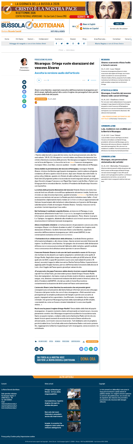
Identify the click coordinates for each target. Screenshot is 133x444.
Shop (84, 39)
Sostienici (58, 39)
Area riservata (99, 39)
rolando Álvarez (43, 341)
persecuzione (65, 341)
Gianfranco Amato (117, 99)
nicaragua (57, 341)
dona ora (119, 24)
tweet (72, 162)
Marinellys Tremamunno (24, 68)
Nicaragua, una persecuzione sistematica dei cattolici (114, 160)
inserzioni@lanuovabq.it (9, 408)
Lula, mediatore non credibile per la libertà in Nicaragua (116, 130)
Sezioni (30, 39)
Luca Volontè (115, 69)
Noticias (91, 28)
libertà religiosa (75, 341)
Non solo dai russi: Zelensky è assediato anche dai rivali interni (53, 414)
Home (7, 39)
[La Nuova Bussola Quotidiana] (33, 26)
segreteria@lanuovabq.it (9, 406)
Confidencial (81, 195)
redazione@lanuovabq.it (9, 404)
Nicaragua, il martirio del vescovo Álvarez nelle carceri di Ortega (116, 94)
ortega (51, 341)
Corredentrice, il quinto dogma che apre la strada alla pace (54, 403)
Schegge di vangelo (17, 43)
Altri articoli (67, 376)
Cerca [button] (127, 39)
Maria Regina (100, 43)
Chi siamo (19, 39)
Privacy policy (5, 436)
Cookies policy (15, 436)
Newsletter (119, 28)
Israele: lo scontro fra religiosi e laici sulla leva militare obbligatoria (54, 425)
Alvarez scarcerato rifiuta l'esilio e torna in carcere (116, 63)
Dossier (73, 39)
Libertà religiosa (70, 50)
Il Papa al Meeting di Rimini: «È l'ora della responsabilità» (53, 392)
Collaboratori (43, 39)
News (89, 24)
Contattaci (117, 39)
